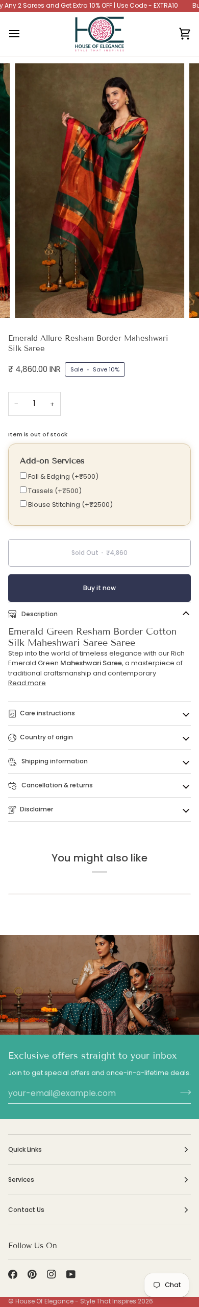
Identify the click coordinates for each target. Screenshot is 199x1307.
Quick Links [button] (25, 1149)
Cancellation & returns (56, 785)
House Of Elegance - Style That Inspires (75, 1301)
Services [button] (21, 1179)
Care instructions (47, 713)
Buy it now (99, 588)
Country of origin (46, 737)
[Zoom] (34, 299)
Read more (27, 683)
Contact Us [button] (26, 1209)
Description (39, 614)
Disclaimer (36, 809)
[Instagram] (51, 1274)
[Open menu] (23, 34)
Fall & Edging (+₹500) (62, 476)
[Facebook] (12, 1274)
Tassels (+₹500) (54, 491)
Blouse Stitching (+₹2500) (70, 504)
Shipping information (54, 761)
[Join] (182, 1092)
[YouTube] (71, 1274)
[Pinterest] (32, 1274)
